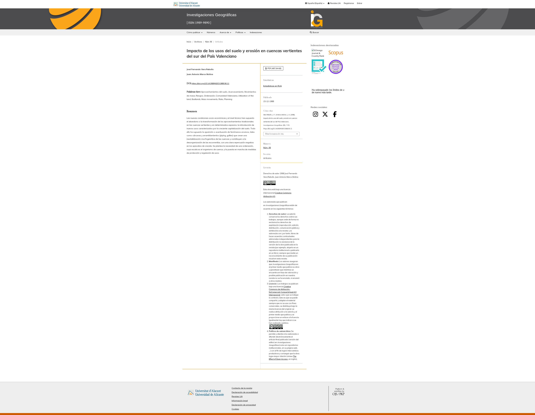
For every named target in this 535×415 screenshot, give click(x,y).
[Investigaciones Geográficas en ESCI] (335, 73)
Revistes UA (335, 3)
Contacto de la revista (242, 388)
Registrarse (349, 3)
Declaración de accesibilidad (245, 392)
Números (211, 32)
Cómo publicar (194, 32)
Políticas (240, 32)
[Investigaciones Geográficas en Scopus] (335, 55)
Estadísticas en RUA (272, 86)
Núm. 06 (208, 42)
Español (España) (315, 3)
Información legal (240, 400)
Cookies (235, 409)
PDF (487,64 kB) (274, 68)
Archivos (198, 42)
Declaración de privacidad (244, 405)
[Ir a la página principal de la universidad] (187, 4)
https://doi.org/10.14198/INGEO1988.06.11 (210, 83)
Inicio (189, 42)
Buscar (315, 32)
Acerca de (225, 32)
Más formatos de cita (274, 134)
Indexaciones (256, 32)
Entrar (359, 3)
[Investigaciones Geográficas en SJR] (319, 56)
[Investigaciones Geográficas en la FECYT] (319, 73)
